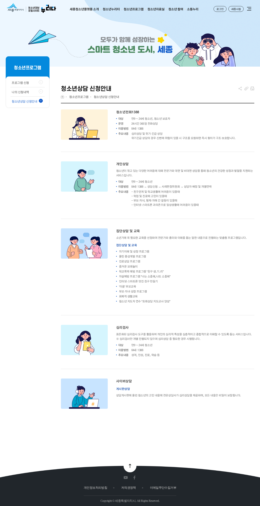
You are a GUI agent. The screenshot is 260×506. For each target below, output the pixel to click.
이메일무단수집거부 (163, 487)
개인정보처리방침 (95, 487)
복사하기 (246, 88)
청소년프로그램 (79, 97)
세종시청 (236, 9)
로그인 (220, 9)
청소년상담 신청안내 (106, 97)
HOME (62, 96)
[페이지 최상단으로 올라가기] (130, 465)
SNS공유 (240, 88)
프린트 (252, 88)
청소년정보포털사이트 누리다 (31, 8)
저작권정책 (128, 487)
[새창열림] (126, 478)
